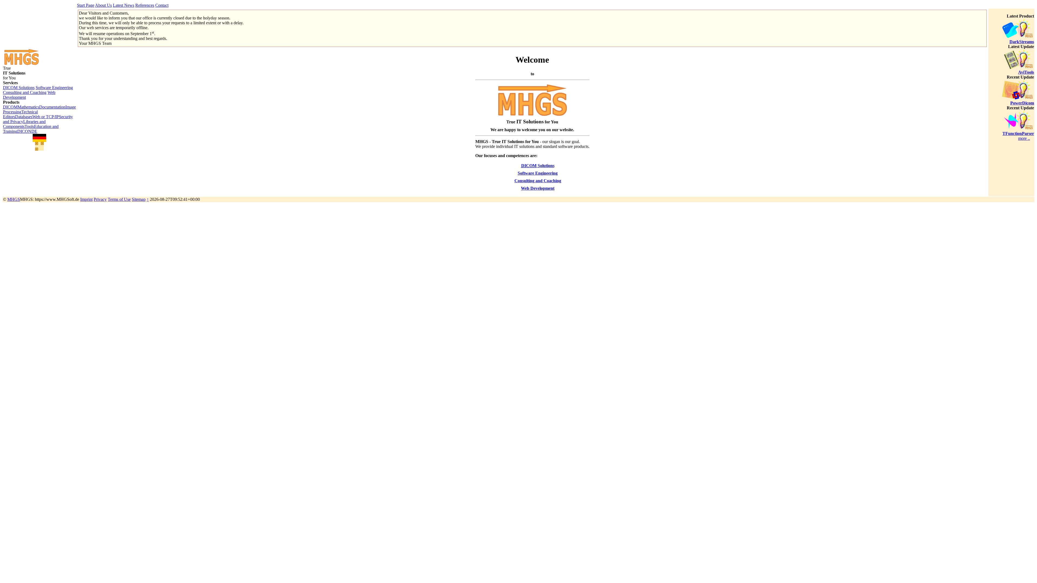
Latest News (123, 5)
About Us (103, 5)
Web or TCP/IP (45, 116)
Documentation (52, 107)
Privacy (100, 199)
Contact (162, 5)
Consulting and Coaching (24, 92)
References (144, 5)
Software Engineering (54, 87)
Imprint (86, 199)
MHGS (13, 199)
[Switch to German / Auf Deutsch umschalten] (39, 138)
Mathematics (28, 107)
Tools (29, 126)
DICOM (10, 107)
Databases (23, 116)
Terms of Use (119, 199)
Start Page (85, 5)
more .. (1024, 138)
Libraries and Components (24, 124)
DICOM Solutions (19, 87)
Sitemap (139, 199)
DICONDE (27, 131)
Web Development (537, 188)
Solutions (537, 165)
